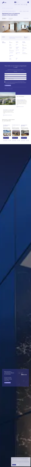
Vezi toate (6, 140)
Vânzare (7, 11)
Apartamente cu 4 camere (11, 11)
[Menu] (28, 2)
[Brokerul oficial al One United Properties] (4, 2)
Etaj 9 (10, 42)
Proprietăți (15, 4)
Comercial (22, 4)
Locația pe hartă (26, 18)
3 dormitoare (23, 42)
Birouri (24, 4)
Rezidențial (19, 4)
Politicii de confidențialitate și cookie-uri (11, 83)
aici (24, 33)
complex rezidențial (11, 109)
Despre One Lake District (21, 106)
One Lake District (21, 100)
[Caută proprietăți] (26, 4)
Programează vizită (8, 85)
